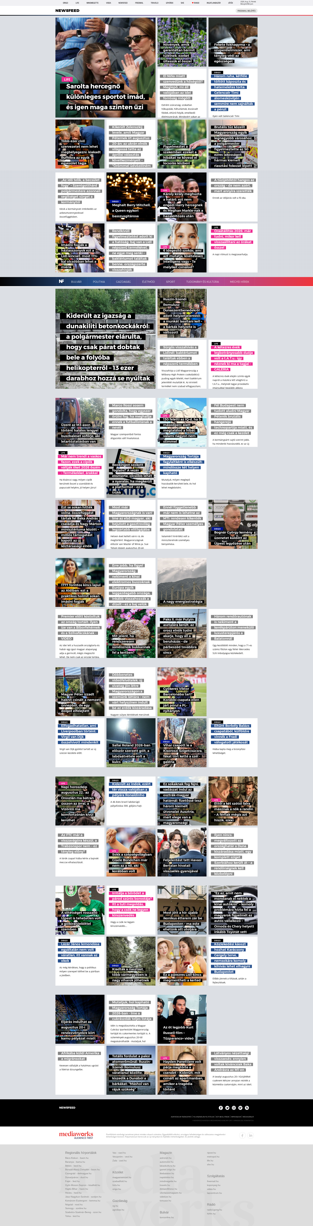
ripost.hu (211, 1152)
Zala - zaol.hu (119, 1160)
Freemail (139, 3)
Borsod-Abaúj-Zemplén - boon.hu (82, 1169)
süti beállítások (222, 1117)
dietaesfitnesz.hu (168, 1189)
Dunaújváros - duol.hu (76, 1177)
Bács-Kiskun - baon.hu (77, 1158)
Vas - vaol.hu (119, 1152)
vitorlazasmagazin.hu (171, 1192)
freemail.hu (213, 1181)
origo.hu (116, 1189)
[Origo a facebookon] (221, 1108)
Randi (196, 3)
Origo (65, 3)
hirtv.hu (116, 1185)
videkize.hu (165, 1196)
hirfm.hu (211, 1213)
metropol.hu (213, 1156)
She (182, 3)
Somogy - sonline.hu (75, 1208)
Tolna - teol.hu (72, 1216)
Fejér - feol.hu (72, 1181)
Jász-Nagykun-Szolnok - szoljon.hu (83, 1196)
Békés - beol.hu (73, 1165)
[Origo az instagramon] (234, 1108)
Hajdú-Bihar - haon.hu (76, 1189)
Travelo (154, 3)
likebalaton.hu (167, 1173)
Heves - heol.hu (73, 1192)
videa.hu (211, 1189)
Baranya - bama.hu (75, 1162)
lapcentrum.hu (214, 1193)
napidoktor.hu (167, 1177)
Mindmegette (92, 3)
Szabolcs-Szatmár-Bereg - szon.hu (83, 1212)
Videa (108, 3)
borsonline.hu (167, 1217)
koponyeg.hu (213, 1185)
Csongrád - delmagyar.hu (78, 1173)
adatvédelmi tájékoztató (181, 1117)
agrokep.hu (118, 1209)
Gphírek (169, 3)
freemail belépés (247, 10)
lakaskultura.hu (167, 1165)
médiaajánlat (248, 1117)
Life (77, 3)
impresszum (236, 1117)
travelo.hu (165, 1185)
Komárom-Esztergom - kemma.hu (82, 1200)
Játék (230, 3)
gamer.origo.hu (167, 1169)
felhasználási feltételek (203, 1117)
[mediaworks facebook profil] (242, 1135)
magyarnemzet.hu (121, 1177)
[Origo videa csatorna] (240, 1108)
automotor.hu (166, 1162)
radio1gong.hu (214, 1209)
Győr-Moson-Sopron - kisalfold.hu (82, 1185)
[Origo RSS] (247, 1108)
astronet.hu (165, 1158)
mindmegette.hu (168, 1181)
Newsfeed (123, 3)
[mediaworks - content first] (76, 1135)
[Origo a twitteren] (227, 1108)
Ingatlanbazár (214, 3)
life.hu (210, 1160)
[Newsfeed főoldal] (67, 1108)
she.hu (210, 1164)
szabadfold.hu (119, 1181)
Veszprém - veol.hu (122, 1156)
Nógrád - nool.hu (74, 1204)
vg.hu (115, 1206)
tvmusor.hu (165, 1200)
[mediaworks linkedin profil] (250, 1135)
